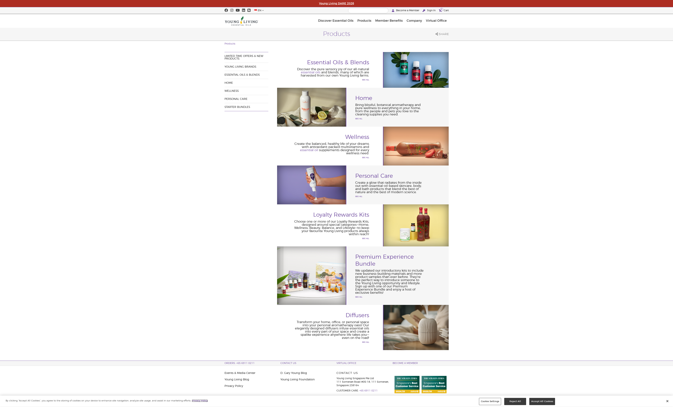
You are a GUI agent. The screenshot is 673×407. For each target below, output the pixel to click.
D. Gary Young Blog (293, 373)
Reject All (515, 401)
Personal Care (236, 99)
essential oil (309, 150)
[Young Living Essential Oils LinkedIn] (243, 10)
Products (364, 20)
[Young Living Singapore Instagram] (231, 10)
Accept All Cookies (542, 401)
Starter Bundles (237, 107)
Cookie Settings (490, 401)
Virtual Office (436, 20)
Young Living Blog (237, 379)
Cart (445, 10)
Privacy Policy (234, 386)
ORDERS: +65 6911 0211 (240, 363)
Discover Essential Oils (336, 20)
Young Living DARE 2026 (336, 3)
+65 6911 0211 (368, 390)
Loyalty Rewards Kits (341, 215)
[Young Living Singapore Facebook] (226, 10)
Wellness (232, 91)
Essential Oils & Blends (242, 75)
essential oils (310, 72)
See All (365, 80)
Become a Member (407, 10)
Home (229, 83)
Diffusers (357, 315)
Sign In (431, 10)
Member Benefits (389, 20)
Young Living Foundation (297, 379)
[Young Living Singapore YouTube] (238, 10)
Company (414, 20)
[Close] (667, 401)
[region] (336, 401)
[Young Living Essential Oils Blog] (249, 10)
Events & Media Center (240, 373)
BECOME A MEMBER (405, 363)
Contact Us (288, 363)
